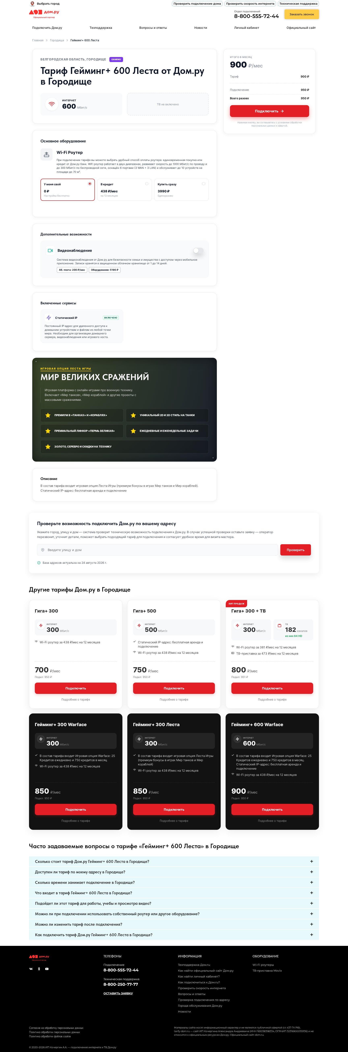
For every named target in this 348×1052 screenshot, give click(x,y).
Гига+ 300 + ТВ (248, 611)
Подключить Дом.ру (47, 28)
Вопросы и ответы (153, 28)
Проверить (295, 550)
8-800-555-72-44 (256, 16)
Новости (200, 28)
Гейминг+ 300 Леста (156, 724)
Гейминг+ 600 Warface (257, 724)
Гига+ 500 (144, 611)
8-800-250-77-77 (121, 984)
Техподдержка (101, 28)
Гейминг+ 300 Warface (61, 724)
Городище (57, 40)
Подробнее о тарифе (75, 699)
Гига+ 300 (46, 611)
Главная (38, 40)
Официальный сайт (301, 28)
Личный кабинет (246, 28)
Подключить (267, 111)
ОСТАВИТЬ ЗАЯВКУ (118, 993)
